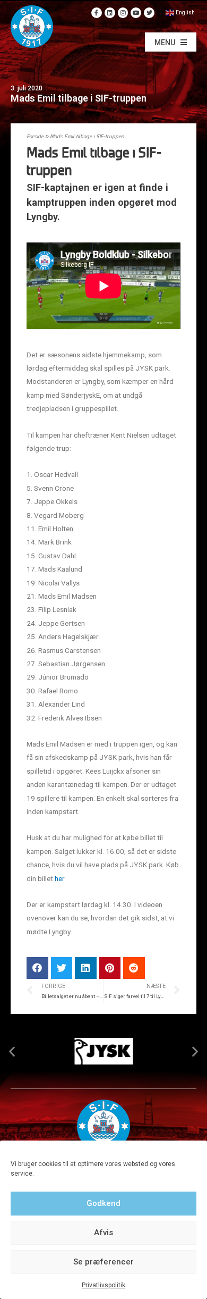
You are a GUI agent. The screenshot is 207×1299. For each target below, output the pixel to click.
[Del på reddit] (134, 968)
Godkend (103, 1203)
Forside (35, 137)
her (59, 878)
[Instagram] (123, 12)
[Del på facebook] (37, 968)
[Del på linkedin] (86, 968)
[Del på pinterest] (110, 968)
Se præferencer (103, 1262)
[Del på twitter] (62, 968)
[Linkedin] (110, 12)
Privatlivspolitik (103, 1285)
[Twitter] (149, 12)
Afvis (103, 1232)
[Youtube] (136, 12)
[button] (170, 42)
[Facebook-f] (96, 12)
